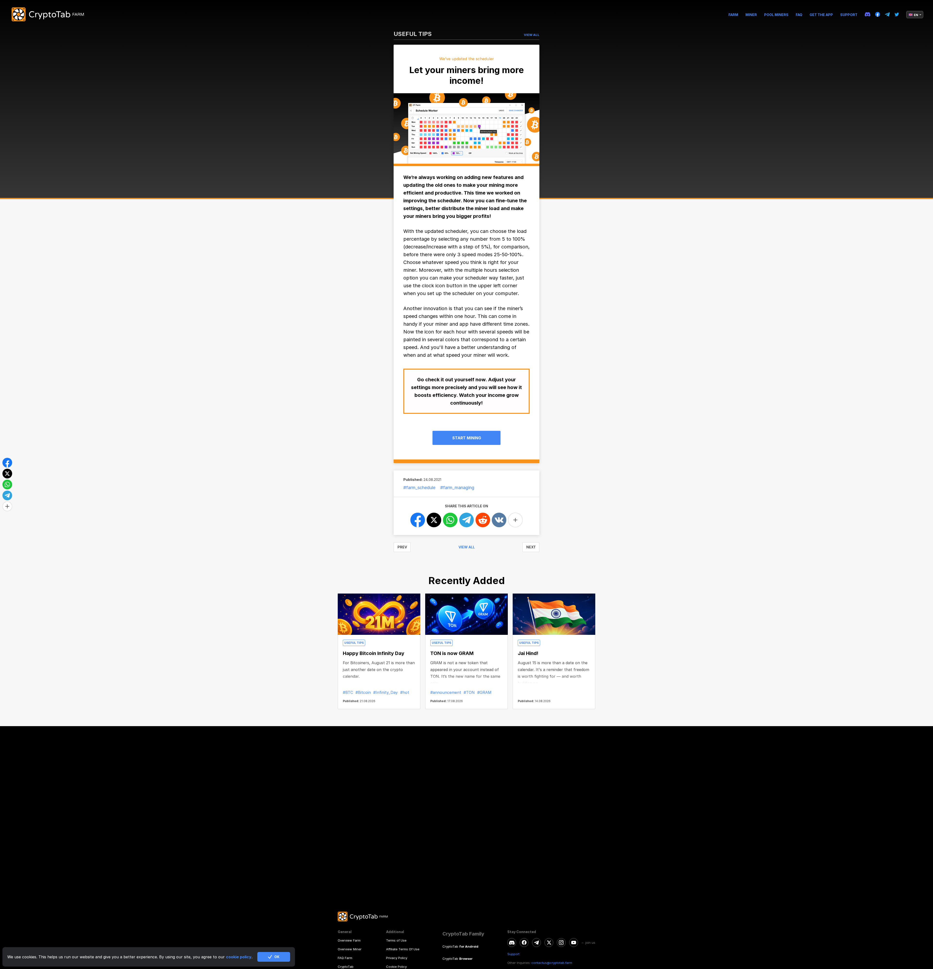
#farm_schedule (419, 487)
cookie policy (238, 956)
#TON (469, 692)
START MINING (466, 437)
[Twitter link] (897, 15)
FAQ (799, 15)
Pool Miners (776, 15)
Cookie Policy (396, 967)
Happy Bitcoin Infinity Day (373, 653)
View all (466, 547)
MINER (751, 15)
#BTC (348, 692)
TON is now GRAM (452, 653)
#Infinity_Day (385, 692)
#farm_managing (457, 487)
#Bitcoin (363, 692)
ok (276, 957)
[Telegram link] (887, 14)
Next (531, 547)
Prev (402, 547)
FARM (733, 15)
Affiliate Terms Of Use (402, 949)
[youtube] (573, 942)
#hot (404, 692)
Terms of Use (396, 940)
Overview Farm (349, 940)
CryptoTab (346, 967)
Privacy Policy (396, 958)
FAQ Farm (345, 958)
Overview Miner (350, 949)
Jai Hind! (528, 653)
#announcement (445, 692)
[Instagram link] (561, 942)
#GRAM (484, 692)
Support (848, 15)
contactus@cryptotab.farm (551, 963)
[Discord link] (867, 14)
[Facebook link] (877, 14)
